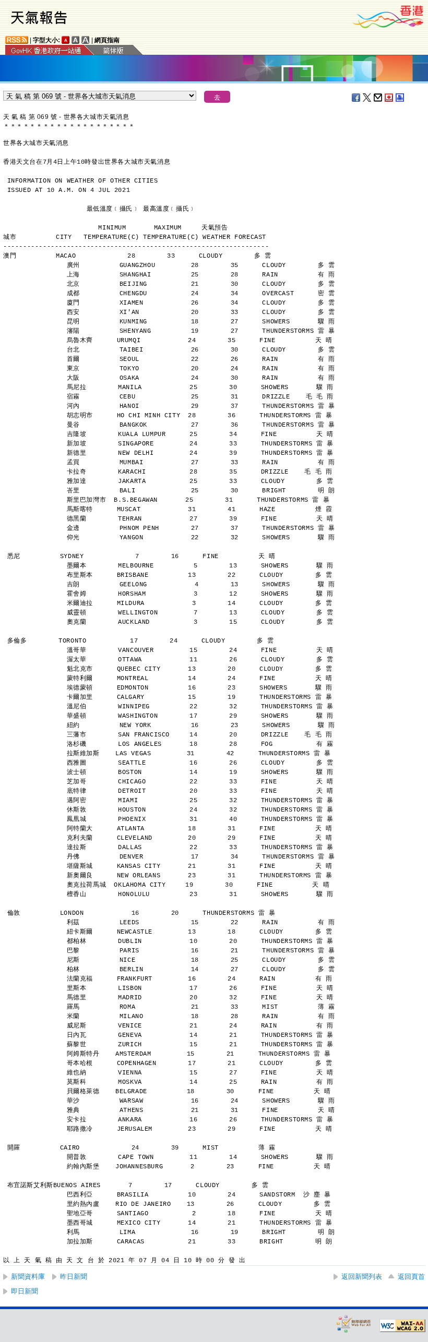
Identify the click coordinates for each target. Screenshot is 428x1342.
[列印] (400, 97)
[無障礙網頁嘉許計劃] (354, 1323)
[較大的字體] (76, 40)
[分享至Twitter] (367, 97)
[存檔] (389, 97)
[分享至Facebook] (356, 97)
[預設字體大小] (66, 40)
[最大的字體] (85, 40)
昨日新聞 (73, 1276)
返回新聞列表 (361, 1276)
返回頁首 (411, 1276)
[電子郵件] (378, 97)
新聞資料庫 (28, 1276)
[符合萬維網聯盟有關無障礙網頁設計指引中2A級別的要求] (402, 1326)
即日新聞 (24, 1291)
